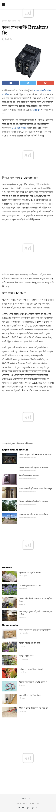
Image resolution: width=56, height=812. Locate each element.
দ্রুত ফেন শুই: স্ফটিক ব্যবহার (30, 572)
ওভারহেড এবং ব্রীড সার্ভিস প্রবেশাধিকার (33, 514)
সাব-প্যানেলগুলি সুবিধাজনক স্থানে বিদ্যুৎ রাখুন (35, 488)
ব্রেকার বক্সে (35, 109)
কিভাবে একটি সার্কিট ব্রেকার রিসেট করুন (33, 467)
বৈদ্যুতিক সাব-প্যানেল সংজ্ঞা (29, 475)
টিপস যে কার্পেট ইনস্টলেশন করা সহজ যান (33, 708)
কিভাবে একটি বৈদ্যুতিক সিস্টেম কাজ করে (33, 501)
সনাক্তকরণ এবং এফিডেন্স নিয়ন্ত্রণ (31, 669)
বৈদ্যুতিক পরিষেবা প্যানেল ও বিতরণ (11, 21)
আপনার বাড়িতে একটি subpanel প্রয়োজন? (35, 454)
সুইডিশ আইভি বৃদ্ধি (26, 656)
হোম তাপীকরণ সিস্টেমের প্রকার (30, 695)
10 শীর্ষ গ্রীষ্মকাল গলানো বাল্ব (30, 585)
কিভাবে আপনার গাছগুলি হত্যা (29, 643)
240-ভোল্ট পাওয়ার (19, 127)
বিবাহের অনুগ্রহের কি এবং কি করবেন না (33, 682)
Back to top (28, 798)
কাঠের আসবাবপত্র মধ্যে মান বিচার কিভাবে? (35, 630)
